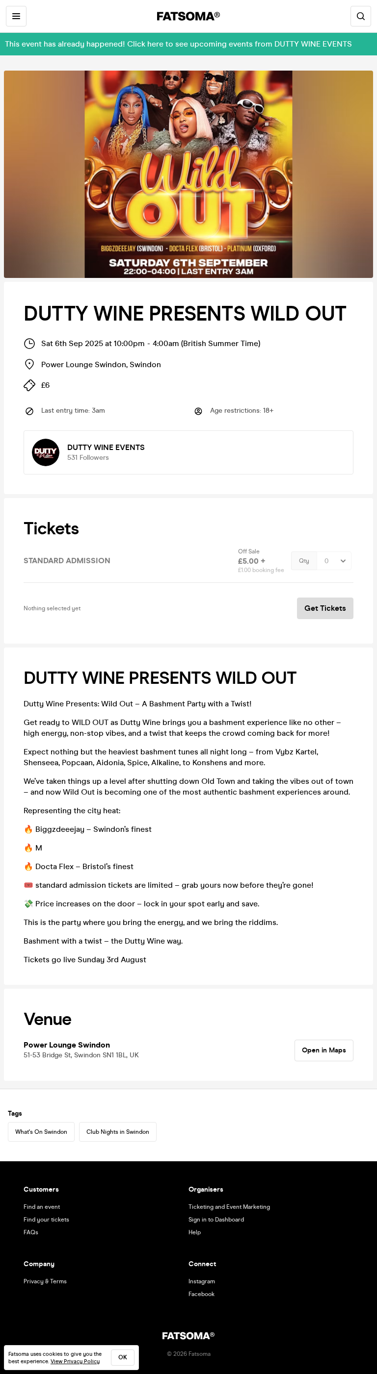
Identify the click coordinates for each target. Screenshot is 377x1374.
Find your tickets (46, 1219)
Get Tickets (325, 608)
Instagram (201, 1281)
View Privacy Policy (75, 1361)
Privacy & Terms (45, 1281)
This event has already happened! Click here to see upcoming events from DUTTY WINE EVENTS (178, 44)
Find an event (42, 1206)
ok (122, 1357)
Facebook (201, 1294)
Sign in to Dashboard (216, 1219)
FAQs (31, 1232)
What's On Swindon (41, 1131)
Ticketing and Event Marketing (229, 1206)
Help (194, 1232)
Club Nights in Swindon (117, 1131)
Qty (304, 560)
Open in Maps (324, 1050)
